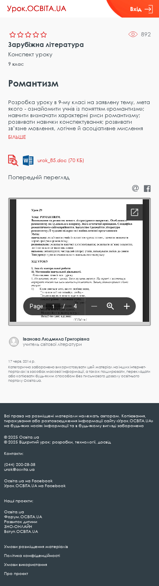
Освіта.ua (14, 511)
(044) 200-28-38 (19, 464)
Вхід (135, 8)
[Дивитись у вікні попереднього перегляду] (13, 160)
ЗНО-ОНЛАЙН (18, 526)
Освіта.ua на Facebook (28, 480)
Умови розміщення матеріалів (36, 546)
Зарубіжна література (46, 44)
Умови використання (25, 564)
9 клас (16, 64)
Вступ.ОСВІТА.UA (21, 531)
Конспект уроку (30, 54)
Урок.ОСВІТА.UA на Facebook (35, 485)
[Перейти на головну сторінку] (36, 9)
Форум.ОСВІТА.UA (23, 516)
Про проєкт (16, 573)
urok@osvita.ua (19, 469)
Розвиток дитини (20, 521)
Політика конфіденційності (32, 555)
